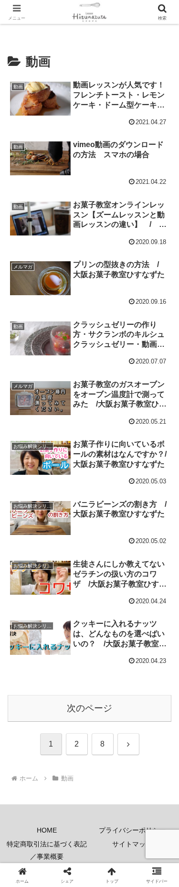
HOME (47, 830)
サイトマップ (132, 844)
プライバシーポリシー (132, 830)
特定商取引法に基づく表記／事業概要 (47, 850)
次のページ (89, 708)
